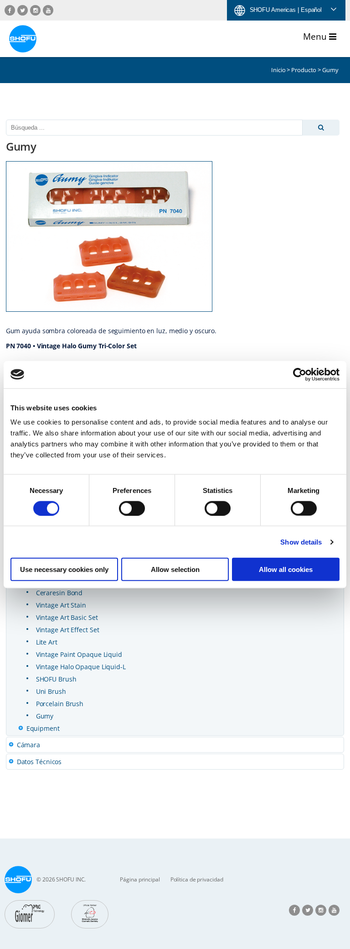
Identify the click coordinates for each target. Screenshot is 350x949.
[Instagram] (35, 10)
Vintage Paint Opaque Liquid (79, 654)
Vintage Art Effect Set (67, 629)
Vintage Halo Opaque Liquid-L (81, 666)
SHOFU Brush (56, 679)
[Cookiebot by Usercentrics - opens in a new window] (300, 374)
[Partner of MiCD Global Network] (89, 914)
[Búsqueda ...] (321, 128)
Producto (303, 70)
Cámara (28, 744)
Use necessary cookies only (64, 569)
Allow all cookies (286, 569)
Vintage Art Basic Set (67, 617)
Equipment (43, 728)
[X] (22, 10)
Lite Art (46, 642)
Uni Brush (51, 691)
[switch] (132, 508)
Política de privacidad (196, 879)
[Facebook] (10, 10)
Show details (301, 541)
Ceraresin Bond (59, 592)
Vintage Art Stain (61, 605)
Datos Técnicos (39, 761)
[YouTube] (48, 10)
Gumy (45, 716)
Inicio (278, 70)
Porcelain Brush (60, 703)
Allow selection (175, 569)
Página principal (140, 879)
